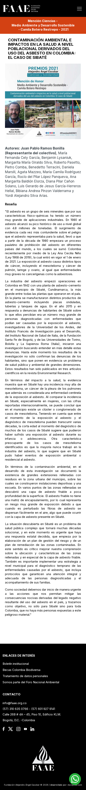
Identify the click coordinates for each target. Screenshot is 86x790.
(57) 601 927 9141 (43, 709)
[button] (75, 779)
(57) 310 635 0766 (15, 709)
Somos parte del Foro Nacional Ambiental (31, 682)
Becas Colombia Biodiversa (21, 670)
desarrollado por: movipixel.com (66, 785)
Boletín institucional (16, 664)
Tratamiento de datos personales (25, 676)
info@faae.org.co (15, 703)
